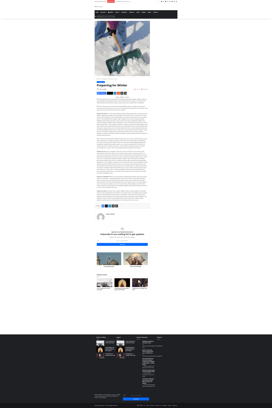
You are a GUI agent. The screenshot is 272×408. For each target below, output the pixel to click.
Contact (155, 12)
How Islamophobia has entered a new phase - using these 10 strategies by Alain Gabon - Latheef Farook (148, 361)
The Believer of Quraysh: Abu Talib (139, 289)
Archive (131, 12)
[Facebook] (103, 206)
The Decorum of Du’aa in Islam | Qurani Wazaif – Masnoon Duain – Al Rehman (148, 381)
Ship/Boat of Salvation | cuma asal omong (148, 342)
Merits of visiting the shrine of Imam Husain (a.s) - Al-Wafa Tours (147, 351)
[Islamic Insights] (98, 6)
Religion (103, 12)
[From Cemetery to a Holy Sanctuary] (104, 282)
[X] (106, 206)
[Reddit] (118, 93)
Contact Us (174, 405)
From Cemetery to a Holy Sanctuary (103, 289)
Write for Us (158, 405)
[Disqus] (122, 312)
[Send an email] (105, 89)
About (149, 12)
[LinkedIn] (115, 93)
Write (138, 12)
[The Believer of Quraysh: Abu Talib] (140, 282)
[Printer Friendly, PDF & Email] (122, 97)
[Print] (125, 93)
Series (111, 12)
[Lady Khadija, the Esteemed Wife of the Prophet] (122, 282)
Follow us (159, 337)
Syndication (164, 405)
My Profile (152, 405)
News (117, 12)
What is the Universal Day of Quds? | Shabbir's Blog (148, 371)
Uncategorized (104, 78)
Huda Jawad (101, 89)
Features (123, 12)
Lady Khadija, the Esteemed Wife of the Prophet (121, 289)
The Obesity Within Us (120, 1)
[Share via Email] (121, 93)
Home (97, 12)
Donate (144, 12)
